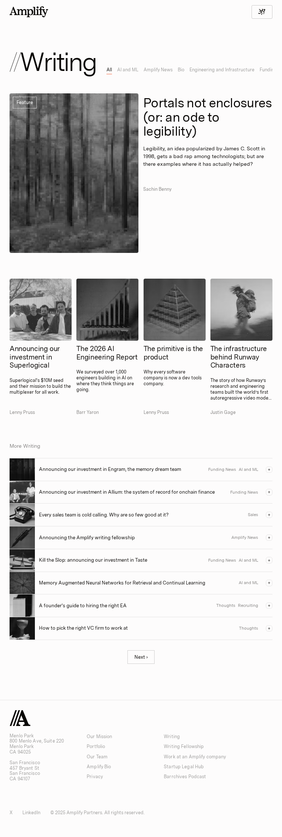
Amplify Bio (99, 766)
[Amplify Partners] (20, 718)
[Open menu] (262, 12)
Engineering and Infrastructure (221, 69)
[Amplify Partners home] (29, 11)
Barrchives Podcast (185, 776)
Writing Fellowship (184, 746)
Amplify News (158, 69)
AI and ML (127, 69)
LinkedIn (31, 812)
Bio (181, 69)
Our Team (97, 756)
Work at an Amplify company (195, 756)
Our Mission (99, 736)
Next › (141, 657)
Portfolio (96, 746)
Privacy (95, 776)
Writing (172, 736)
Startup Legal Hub (184, 766)
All (109, 69)
